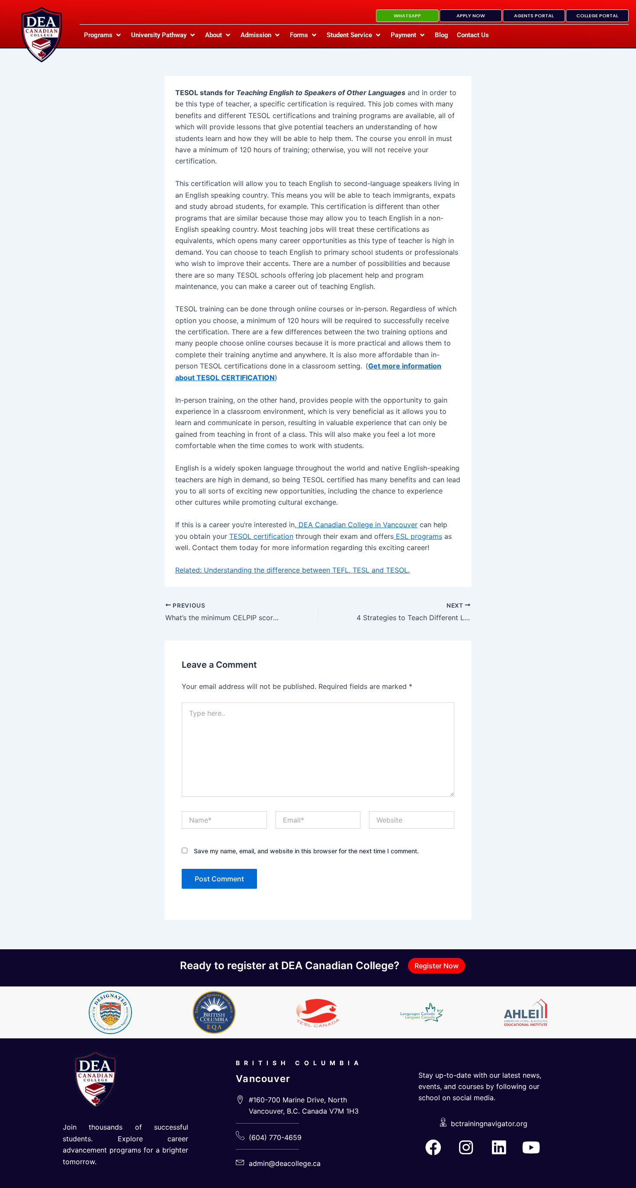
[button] (103, 35)
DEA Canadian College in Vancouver (357, 524)
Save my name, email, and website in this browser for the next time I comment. (306, 851)
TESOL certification (261, 536)
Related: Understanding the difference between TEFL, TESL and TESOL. (292, 570)
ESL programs (418, 536)
